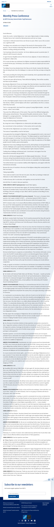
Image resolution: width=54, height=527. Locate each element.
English (5, 26)
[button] (49, 1)
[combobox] (49, 1)
